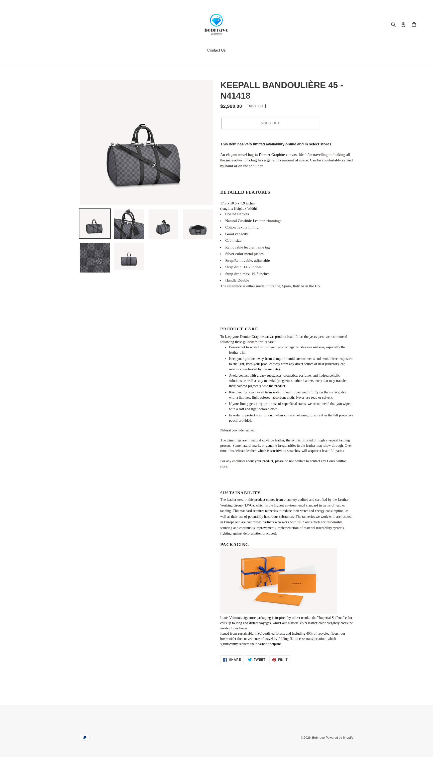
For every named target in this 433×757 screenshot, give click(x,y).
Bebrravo (318, 737)
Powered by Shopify (339, 737)
